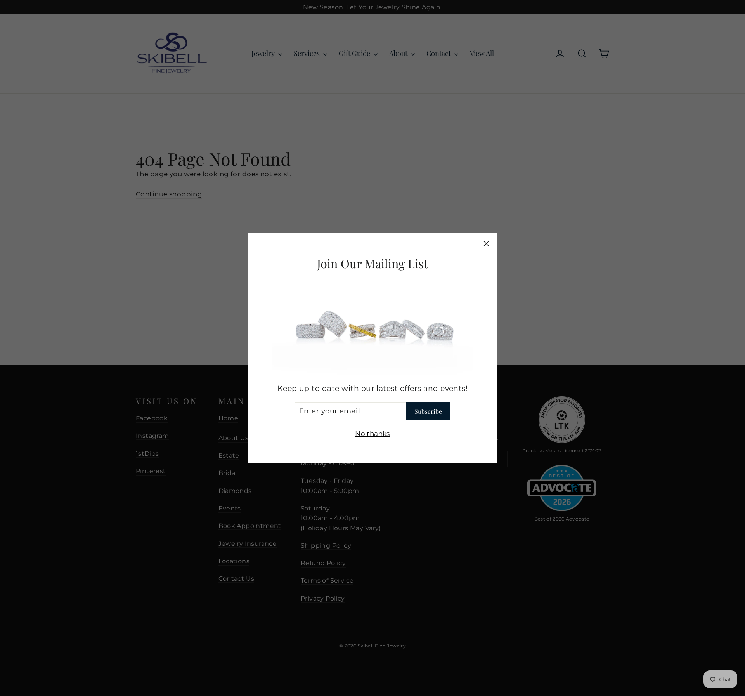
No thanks (372, 433)
